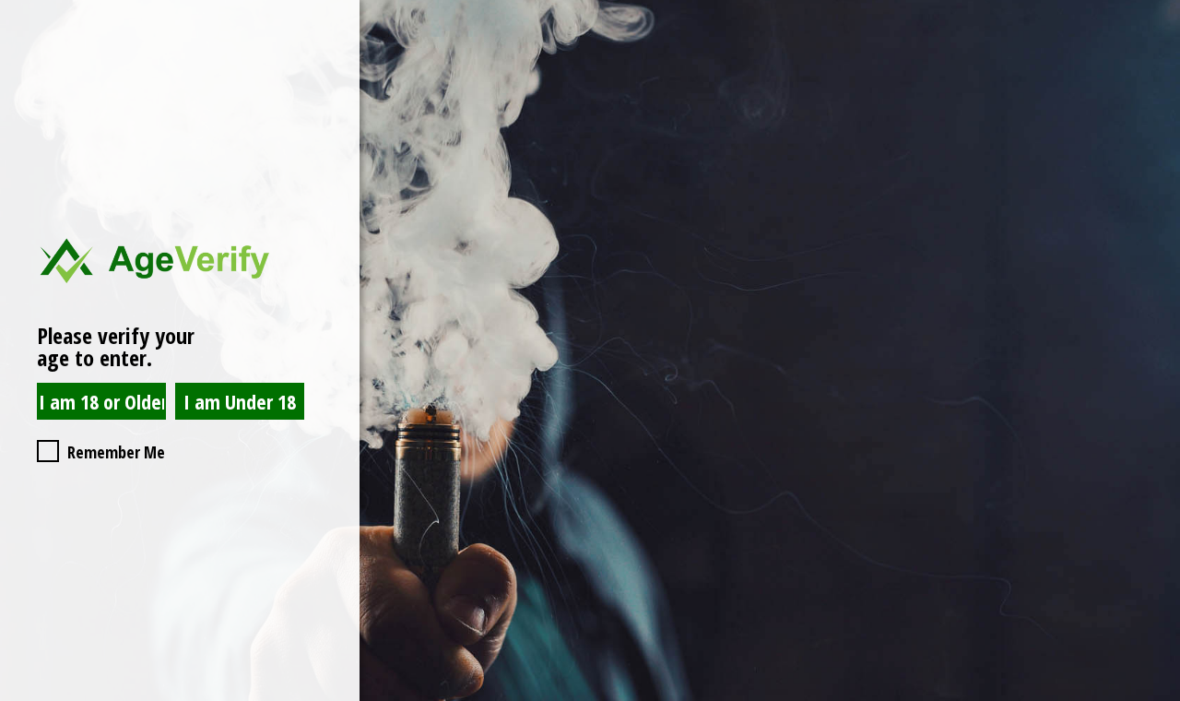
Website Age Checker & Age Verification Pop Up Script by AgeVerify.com (1157, 696)
